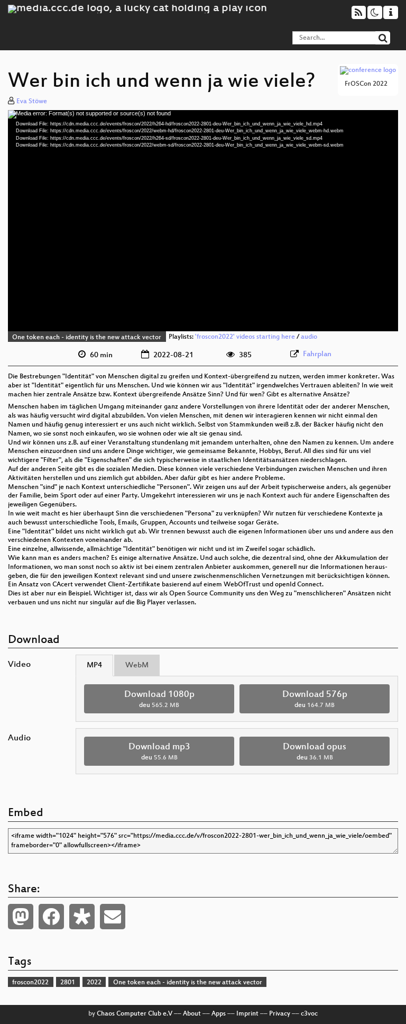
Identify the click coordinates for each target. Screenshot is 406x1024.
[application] (203, 221)
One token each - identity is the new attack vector (86, 337)
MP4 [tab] (94, 665)
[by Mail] (112, 916)
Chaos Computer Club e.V (134, 1014)
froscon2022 (30, 982)
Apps (218, 1014)
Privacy (279, 1014)
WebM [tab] (137, 665)
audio (309, 337)
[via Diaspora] (82, 916)
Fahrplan (317, 354)
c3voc (309, 1014)
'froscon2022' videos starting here (245, 337)
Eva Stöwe (31, 101)
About (192, 1014)
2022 (94, 982)
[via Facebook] (51, 916)
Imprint (247, 1014)
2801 (67, 982)
